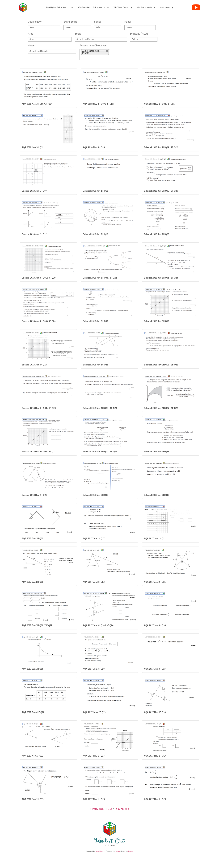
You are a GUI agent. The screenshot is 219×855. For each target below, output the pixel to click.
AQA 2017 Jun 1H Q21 (155, 538)
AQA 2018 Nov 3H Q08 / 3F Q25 (159, 104)
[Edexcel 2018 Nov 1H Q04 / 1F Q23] (48, 390)
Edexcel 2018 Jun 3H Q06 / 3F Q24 (38, 321)
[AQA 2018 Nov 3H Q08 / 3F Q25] (170, 85)
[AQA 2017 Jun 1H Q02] (48, 520)
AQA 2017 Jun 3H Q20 (94, 669)
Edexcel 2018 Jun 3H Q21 (95, 365)
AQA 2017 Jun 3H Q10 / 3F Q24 (98, 625)
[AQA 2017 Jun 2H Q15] (48, 563)
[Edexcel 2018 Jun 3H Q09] (109, 303)
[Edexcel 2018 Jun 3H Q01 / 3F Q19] (48, 259)
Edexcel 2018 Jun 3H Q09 (95, 321)
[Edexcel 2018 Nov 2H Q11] (170, 433)
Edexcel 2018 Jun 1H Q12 (95, 191)
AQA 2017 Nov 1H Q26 (155, 799)
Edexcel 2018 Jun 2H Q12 (34, 234)
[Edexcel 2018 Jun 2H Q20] (170, 216)
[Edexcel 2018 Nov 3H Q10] (109, 476)
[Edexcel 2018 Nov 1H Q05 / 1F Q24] (109, 390)
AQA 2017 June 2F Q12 (33, 712)
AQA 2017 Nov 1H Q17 (155, 756)
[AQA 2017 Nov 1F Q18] (170, 694)
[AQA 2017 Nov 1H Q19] (48, 781)
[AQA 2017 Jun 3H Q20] (109, 650)
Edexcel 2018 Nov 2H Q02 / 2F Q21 (39, 451)
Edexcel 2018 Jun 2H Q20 (156, 234)
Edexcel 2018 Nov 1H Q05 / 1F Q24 (100, 408)
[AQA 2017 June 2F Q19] (109, 694)
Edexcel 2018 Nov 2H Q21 (34, 495)
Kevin (118, 851)
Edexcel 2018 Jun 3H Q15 (34, 365)
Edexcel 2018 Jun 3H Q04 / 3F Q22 (100, 278)
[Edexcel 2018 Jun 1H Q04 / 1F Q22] (170, 129)
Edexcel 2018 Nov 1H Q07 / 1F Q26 (161, 408)
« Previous (97, 809)
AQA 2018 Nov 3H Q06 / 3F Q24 (37, 104)
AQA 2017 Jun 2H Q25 (155, 582)
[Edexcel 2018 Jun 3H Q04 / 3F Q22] (109, 259)
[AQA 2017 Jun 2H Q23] (109, 563)
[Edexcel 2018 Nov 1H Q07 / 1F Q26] (170, 390)
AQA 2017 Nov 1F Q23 (94, 756)
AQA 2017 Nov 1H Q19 (32, 799)
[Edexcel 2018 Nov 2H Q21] (48, 476)
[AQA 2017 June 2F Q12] (48, 694)
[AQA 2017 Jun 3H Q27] (170, 650)
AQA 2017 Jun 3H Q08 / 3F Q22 (37, 625)
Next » (125, 809)
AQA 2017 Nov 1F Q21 (32, 756)
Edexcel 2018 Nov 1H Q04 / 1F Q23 (39, 408)
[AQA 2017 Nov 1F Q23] (109, 737)
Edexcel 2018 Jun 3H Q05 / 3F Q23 (161, 278)
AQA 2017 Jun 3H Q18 (32, 669)
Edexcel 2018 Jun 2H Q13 (95, 234)
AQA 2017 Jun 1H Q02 (32, 538)
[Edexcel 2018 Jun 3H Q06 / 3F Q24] (48, 303)
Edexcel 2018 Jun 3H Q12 (156, 321)
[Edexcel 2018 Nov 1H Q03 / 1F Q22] (170, 346)
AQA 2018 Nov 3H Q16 (94, 147)
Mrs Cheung (100, 851)
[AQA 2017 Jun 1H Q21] (170, 520)
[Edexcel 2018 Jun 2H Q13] (109, 216)
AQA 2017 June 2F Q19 (94, 712)
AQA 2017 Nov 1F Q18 (155, 712)
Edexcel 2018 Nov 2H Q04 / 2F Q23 (100, 451)
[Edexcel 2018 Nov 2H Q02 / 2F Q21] (48, 433)
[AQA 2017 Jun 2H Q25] (170, 563)
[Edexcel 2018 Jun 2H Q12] (48, 216)
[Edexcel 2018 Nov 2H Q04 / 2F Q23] (109, 433)
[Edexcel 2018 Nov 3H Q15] (170, 476)
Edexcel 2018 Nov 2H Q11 (156, 451)
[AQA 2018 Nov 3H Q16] (109, 129)
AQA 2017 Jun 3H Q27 (155, 669)
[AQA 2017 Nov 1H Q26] (170, 781)
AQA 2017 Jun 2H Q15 (32, 582)
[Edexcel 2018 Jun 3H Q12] (170, 303)
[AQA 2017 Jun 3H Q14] (170, 607)
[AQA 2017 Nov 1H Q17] (170, 737)
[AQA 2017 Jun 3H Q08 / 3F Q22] (48, 607)
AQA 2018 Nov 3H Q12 (32, 147)
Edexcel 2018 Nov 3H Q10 (95, 495)
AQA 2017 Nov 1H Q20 (94, 799)
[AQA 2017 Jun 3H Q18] (48, 650)
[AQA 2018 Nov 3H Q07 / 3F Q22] (109, 85)
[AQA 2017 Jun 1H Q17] (109, 520)
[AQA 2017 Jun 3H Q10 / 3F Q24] (109, 607)
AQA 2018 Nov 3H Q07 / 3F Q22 (98, 104)
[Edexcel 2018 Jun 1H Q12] (109, 172)
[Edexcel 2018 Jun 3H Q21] (109, 346)
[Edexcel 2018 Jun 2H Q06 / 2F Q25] (170, 172)
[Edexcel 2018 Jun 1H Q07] (48, 172)
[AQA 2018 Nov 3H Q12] (48, 129)
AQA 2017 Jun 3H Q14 (155, 625)
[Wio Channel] (196, 7)
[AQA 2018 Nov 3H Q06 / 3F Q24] (48, 85)
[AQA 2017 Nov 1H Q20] (109, 781)
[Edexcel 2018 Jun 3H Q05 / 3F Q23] (170, 259)
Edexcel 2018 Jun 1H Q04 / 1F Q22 (161, 147)
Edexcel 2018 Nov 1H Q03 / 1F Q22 (161, 365)
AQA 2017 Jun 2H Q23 (94, 582)
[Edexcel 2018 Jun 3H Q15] (48, 346)
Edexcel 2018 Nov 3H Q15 (156, 495)
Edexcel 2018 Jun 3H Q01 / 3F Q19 (38, 278)
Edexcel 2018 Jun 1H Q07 (34, 191)
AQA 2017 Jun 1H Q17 (94, 538)
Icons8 (130, 851)
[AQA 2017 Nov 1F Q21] (48, 737)
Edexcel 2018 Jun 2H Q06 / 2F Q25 (161, 191)
